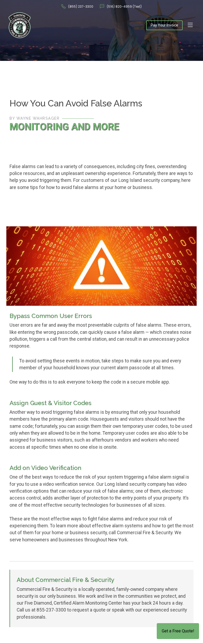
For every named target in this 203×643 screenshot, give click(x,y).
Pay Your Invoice (164, 25)
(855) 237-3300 (80, 6)
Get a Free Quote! (178, 630)
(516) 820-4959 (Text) (124, 6)
